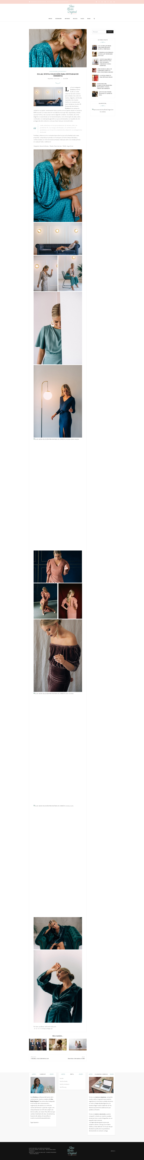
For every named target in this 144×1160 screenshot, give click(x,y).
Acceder (61, 1078)
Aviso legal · (42, 1149)
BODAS (89, 18)
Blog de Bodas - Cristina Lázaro (54, 78)
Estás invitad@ (53, 71)
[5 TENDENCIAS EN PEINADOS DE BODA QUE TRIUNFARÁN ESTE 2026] (58, 1044)
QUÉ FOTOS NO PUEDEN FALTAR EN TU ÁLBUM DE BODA (105, 93)
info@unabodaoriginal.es (101, 1103)
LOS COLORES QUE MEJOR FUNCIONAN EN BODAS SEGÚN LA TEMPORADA (104, 47)
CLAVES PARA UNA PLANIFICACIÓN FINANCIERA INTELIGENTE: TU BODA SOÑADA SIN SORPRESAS (104, 86)
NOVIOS (50, 18)
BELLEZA (75, 18)
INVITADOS (67, 18)
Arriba (112, 1151)
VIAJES (82, 18)
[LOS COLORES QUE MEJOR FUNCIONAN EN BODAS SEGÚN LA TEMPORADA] (38, 1044)
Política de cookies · (34, 1149)
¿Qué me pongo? (62, 71)
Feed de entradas (63, 1081)
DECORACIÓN (59, 18)
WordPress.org (63, 1087)
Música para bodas (34, 1153)
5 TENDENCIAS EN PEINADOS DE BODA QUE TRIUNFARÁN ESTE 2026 (105, 54)
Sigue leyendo (34, 1122)
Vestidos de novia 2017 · (40, 1152)
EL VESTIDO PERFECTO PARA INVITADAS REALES (106, 76)
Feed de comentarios (64, 1084)
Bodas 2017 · (32, 1152)
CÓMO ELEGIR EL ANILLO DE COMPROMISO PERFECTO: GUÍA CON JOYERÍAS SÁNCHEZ (105, 70)
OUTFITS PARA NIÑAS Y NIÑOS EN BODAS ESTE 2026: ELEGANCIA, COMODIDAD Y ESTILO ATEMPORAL (106, 62)
